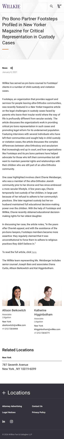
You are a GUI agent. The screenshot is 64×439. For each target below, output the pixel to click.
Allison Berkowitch (14, 310)
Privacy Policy (38, 412)
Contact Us (37, 406)
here (34, 252)
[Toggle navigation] (59, 6)
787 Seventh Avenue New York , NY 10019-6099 (19, 367)
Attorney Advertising (12, 406)
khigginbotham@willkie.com (47, 329)
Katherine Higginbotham (43, 312)
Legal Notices (8, 412)
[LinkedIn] (3, 421)
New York (6, 321)
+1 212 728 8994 (10, 328)
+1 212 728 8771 (42, 333)
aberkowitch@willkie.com (14, 325)
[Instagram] (11, 421)
